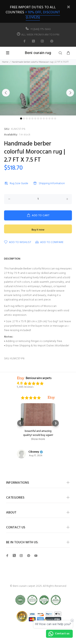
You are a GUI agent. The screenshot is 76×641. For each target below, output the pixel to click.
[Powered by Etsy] (51, 398)
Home (5, 62)
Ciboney (33, 452)
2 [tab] (24, 118)
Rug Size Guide (19, 183)
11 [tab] (49, 118)
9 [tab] (44, 118)
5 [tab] (32, 118)
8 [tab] (41, 118)
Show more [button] (38, 439)
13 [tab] (55, 118)
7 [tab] (38, 118)
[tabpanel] (38, 90)
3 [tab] (27, 118)
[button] (20, 423)
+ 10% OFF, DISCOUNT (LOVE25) (42, 14)
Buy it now (38, 230)
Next (70, 93)
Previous (6, 93)
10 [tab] (47, 118)
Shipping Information (52, 183)
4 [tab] (30, 118)
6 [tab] (35, 118)
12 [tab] (52, 118)
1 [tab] (21, 118)
